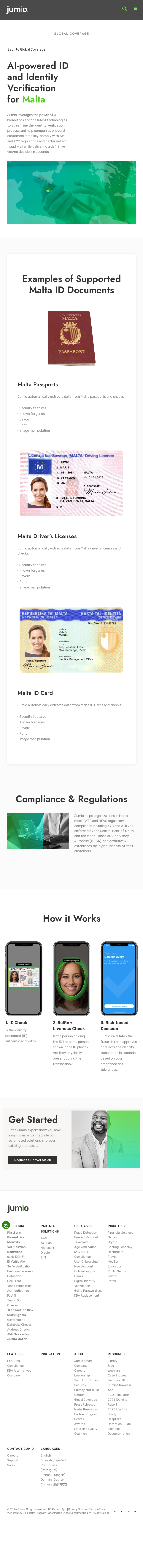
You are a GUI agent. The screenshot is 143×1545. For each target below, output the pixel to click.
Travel (112, 1257)
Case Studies (117, 1375)
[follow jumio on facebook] (135, 1511)
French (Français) (53, 1475)
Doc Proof (14, 1281)
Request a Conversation (32, 1160)
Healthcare (115, 1252)
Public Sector (117, 1271)
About (79, 1354)
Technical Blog (118, 1380)
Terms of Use (97, 1509)
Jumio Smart (83, 1361)
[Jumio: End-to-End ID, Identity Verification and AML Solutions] (17, 11)
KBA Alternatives (19, 1370)
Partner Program (86, 1414)
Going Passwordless (88, 1290)
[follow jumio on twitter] (128, 1511)
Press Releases (84, 1404)
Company (81, 1366)
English (46, 1455)
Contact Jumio (20, 1449)
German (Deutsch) (53, 1479)
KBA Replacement (86, 1295)
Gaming (113, 1237)
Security (80, 1385)
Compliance (15, 1366)
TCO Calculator (118, 1395)
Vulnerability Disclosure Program (26, 1513)
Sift (43, 1257)
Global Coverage (85, 1399)
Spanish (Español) (53, 1460)
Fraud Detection (85, 1232)
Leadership (82, 1375)
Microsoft (47, 1248)
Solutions (16, 1226)
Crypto (112, 1242)
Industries (117, 1226)
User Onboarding (86, 1261)
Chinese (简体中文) (54, 1484)
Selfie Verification (19, 1266)
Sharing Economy (120, 1247)
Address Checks (18, 1329)
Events (79, 1419)
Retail (112, 1281)
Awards (79, 1424)
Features (15, 1354)
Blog (111, 1366)
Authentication (18, 1290)
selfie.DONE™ (16, 1257)
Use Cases (83, 1226)
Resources (117, 1354)
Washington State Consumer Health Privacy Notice (78, 1513)
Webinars (114, 1370)
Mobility (113, 1261)
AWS (44, 1238)
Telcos (112, 1276)
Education (115, 1266)
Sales (11, 1465)
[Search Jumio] (124, 9)
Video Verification (19, 1286)
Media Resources (86, 1409)
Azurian (46, 1243)
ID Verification (17, 1261)
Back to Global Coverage (26, 49)
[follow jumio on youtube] (121, 1511)
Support (12, 1460)
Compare (13, 1375)
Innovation (50, 1354)
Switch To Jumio (86, 1380)
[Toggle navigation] (135, 9)
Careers (79, 1370)
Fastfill (12, 1295)
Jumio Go (13, 1300)
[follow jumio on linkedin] (114, 1511)
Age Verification (85, 1247)
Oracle (45, 1252)
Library (112, 1361)
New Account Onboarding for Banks (85, 1271)
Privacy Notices (77, 1509)
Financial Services (120, 1232)
